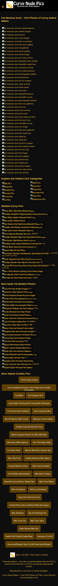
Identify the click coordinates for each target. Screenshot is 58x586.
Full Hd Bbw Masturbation (19, 474)
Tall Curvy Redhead (38, 489)
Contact (45, 555)
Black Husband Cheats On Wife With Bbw (29, 434)
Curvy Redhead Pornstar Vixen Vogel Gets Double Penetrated (29, 388)
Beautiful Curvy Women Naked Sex (19, 481)
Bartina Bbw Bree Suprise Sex (38, 450)
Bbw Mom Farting (42, 474)
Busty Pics (8, 187)
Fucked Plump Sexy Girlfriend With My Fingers (29, 505)
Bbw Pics (7, 184)
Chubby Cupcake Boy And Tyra (29, 427)
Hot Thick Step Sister (42, 442)
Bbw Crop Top (20, 521)
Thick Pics (36, 196)
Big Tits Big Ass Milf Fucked (16, 419)
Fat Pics (7, 200)
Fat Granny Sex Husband (18, 411)
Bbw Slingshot (18, 513)
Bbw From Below (46, 481)
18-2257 (25, 555)
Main (18, 555)
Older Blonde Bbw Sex (29, 528)
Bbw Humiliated (18, 489)
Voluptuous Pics (38, 199)
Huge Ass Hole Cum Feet (29, 497)
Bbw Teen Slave (37, 521)
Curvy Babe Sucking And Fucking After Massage (29, 403)
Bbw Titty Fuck (14, 458)
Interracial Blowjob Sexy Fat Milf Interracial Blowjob (29, 544)
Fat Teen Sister (13, 450)
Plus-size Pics (38, 193)
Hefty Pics (36, 183)
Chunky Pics (9, 193)
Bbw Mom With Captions (17, 442)
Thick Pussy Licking (29, 380)
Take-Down (35, 555)
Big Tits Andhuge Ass (37, 513)
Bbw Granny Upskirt (41, 466)
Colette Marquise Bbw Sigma (37, 458)
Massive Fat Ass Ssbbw (43, 419)
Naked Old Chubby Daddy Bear (19, 536)
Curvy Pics (8, 197)
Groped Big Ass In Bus (18, 466)
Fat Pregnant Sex (35, 395)
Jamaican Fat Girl (44, 536)
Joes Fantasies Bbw (42, 411)
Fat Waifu (19, 395)
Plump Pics (36, 189)
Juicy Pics (36, 186)
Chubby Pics (9, 190)
